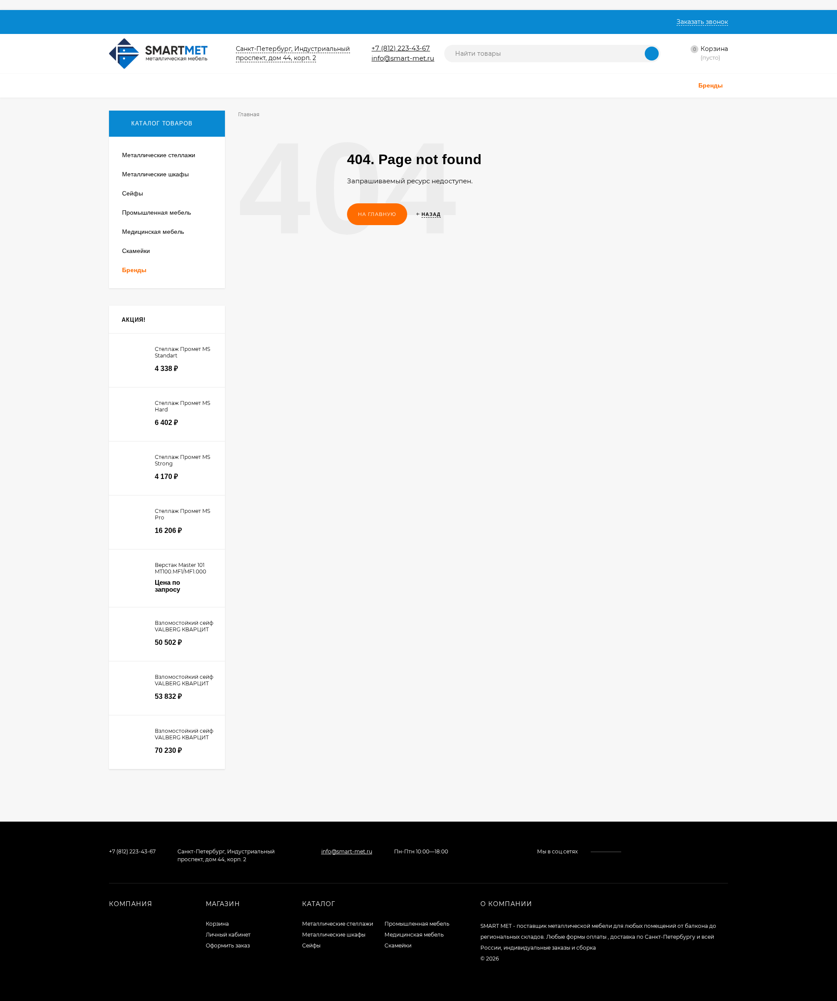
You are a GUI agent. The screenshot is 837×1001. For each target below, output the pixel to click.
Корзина (217, 923)
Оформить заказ (228, 945)
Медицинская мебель (414, 934)
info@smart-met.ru (402, 58)
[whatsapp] (642, 851)
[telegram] (651, 851)
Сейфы (311, 945)
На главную (377, 214)
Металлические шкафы (333, 934)
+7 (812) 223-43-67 (400, 48)
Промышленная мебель (416, 923)
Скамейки (398, 945)
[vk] (634, 851)
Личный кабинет (228, 934)
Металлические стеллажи (337, 923)
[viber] (659, 851)
